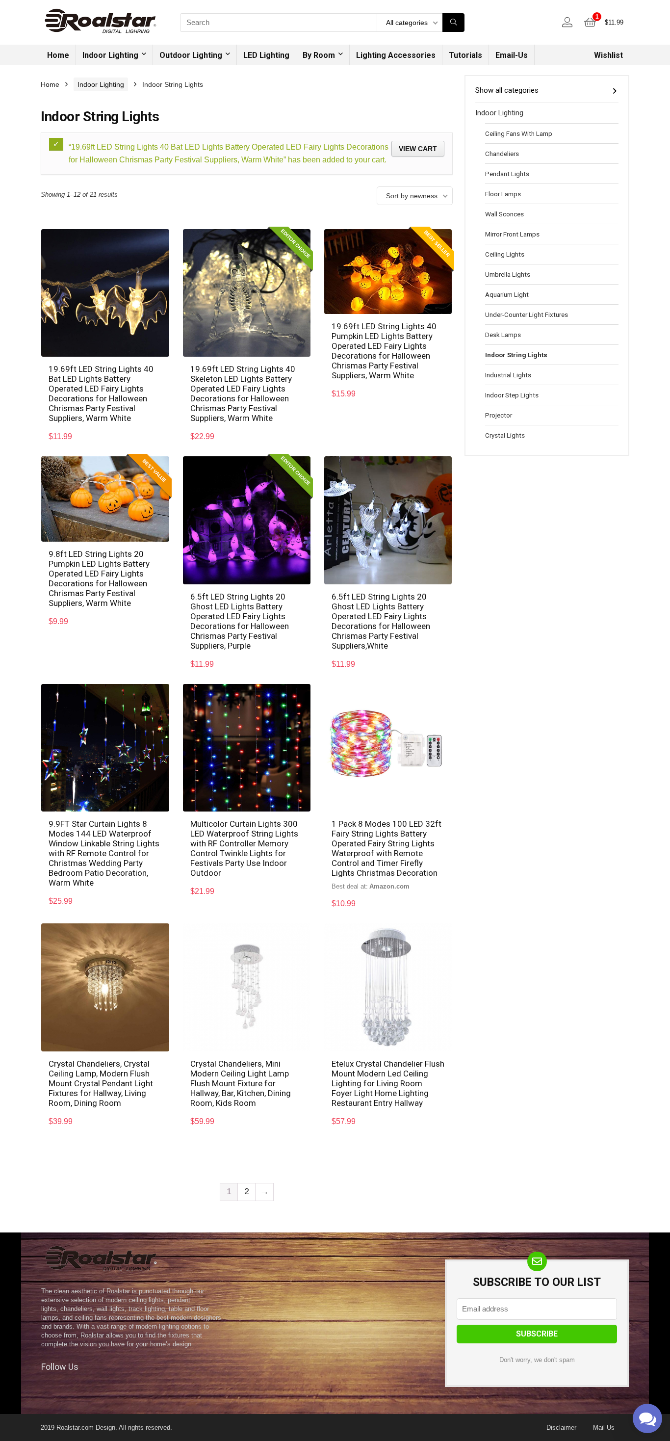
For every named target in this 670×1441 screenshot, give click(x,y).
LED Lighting (266, 55)
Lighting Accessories (396, 55)
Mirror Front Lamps (512, 234)
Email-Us (511, 55)
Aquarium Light (507, 294)
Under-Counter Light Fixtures (526, 314)
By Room (319, 55)
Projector (498, 415)
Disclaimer (561, 1427)
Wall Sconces (504, 214)
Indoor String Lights (516, 355)
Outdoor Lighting (190, 55)
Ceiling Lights (504, 254)
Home (58, 55)
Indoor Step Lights (512, 395)
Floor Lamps (503, 194)
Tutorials (465, 55)
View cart (418, 149)
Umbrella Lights (507, 274)
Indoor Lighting (110, 55)
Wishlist (608, 55)
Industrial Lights (508, 375)
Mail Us (604, 1427)
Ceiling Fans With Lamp (518, 133)
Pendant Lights (507, 174)
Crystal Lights (505, 435)
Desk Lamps (503, 335)
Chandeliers (502, 153)
